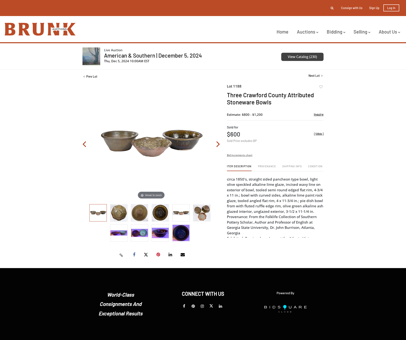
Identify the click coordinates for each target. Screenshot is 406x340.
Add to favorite (321, 87)
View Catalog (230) (302, 56)
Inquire (319, 114)
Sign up (374, 8)
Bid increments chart (239, 155)
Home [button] (282, 31)
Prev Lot (91, 76)
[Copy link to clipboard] (121, 254)
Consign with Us (351, 8)
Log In (391, 8)
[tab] (239, 168)
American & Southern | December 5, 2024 (153, 55)
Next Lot (314, 75)
